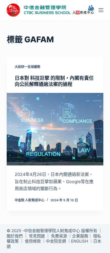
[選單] (101, 10)
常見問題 (37, 236)
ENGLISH (79, 241)
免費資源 (59, 236)
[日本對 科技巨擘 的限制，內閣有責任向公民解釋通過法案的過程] (55, 129)
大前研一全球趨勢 (27, 67)
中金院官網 (56, 241)
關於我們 (15, 236)
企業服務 (80, 236)
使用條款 (33, 241)
